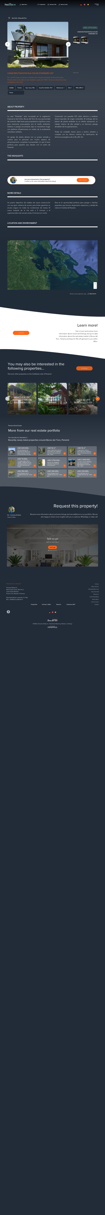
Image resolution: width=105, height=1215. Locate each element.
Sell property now (93, 589)
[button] (34, 453)
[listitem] (22, 451)
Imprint (97, 604)
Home (97, 584)
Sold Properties (94, 597)
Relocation (95, 599)
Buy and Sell (95, 592)
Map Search (95, 586)
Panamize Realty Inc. (11, 587)
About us (96, 594)
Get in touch (95, 602)
